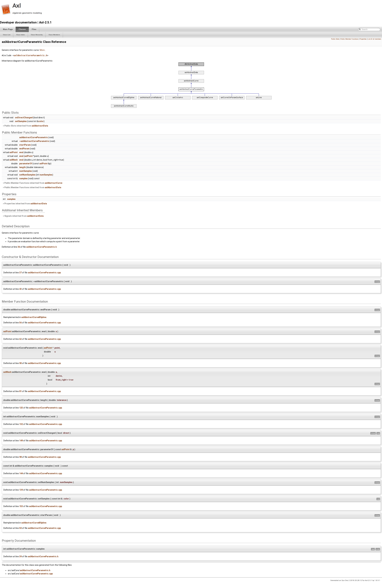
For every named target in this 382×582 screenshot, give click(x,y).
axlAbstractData (40, 126)
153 (21, 506)
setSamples (21, 121)
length (22, 167)
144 (21, 473)
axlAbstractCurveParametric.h (30, 55)
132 (21, 424)
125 (21, 408)
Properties (363, 39)
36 (19, 247)
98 (20, 457)
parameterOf (25, 163)
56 (20, 322)
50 (20, 528)
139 (21, 490)
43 (20, 289)
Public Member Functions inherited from (33, 183)
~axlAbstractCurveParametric (34, 141)
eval (21, 152)
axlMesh (13, 160)
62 (20, 339)
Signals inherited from (24, 216)
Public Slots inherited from (26, 126)
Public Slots (335, 39)
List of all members (374, 39)
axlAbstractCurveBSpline (33, 317)
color (41, 121)
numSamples (25, 171)
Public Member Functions (349, 39)
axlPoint (13, 152)
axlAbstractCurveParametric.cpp (44, 272)
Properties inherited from (25, 203)
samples (23, 178)
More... (43, 50)
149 (21, 440)
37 (20, 272)
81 (20, 391)
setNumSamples (27, 175)
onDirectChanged (24, 117)
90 (20, 363)
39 (20, 556)
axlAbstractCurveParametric (33, 137)
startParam (25, 145)
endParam (24, 148)
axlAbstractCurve (53, 183)
